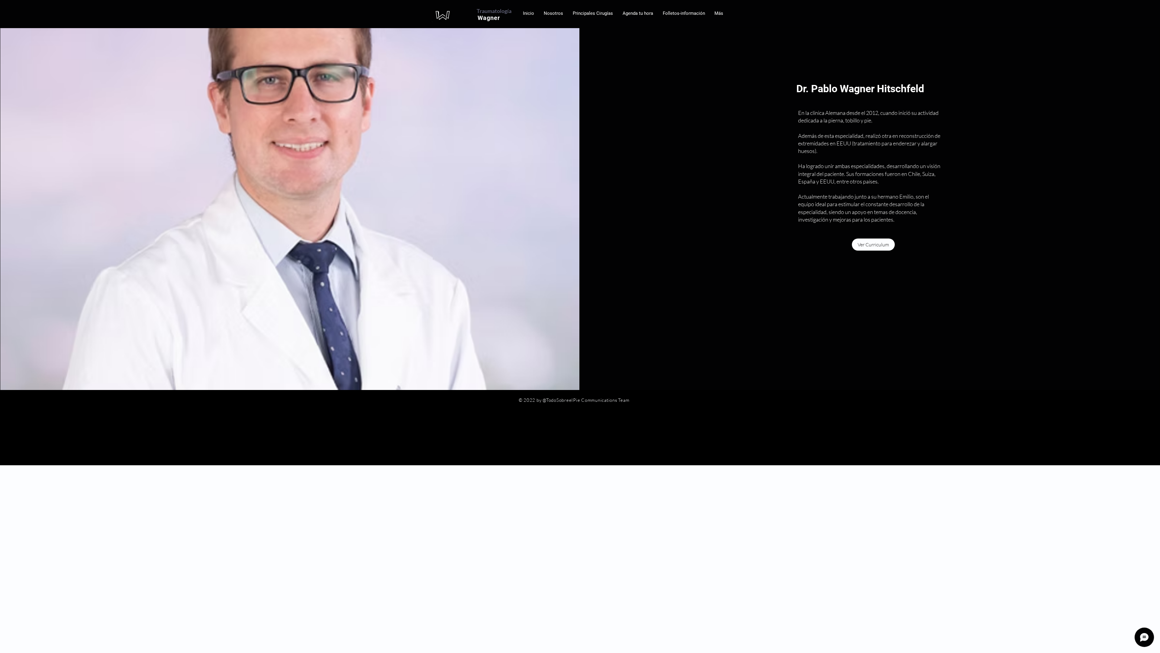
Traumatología (494, 11)
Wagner (491, 17)
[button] (638, 13)
